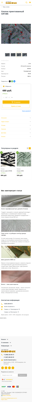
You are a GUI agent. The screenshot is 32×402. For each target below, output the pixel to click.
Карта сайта (4, 399)
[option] (8, 165)
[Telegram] (9, 368)
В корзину (17, 102)
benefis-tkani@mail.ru (9, 306)
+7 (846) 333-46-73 (9, 354)
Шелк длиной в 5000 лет (8, 259)
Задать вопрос (5, 121)
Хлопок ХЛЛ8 (20, 171)
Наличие (3, 129)
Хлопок (2, 169)
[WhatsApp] (12, 81)
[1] (2, 60)
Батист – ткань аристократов (9, 284)
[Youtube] (6, 368)
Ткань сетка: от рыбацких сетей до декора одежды (13, 234)
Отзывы (3, 125)
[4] (6, 60)
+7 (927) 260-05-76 (9, 357)
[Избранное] (14, 152)
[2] (3, 60)
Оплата (3, 136)
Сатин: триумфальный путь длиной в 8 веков (14, 208)
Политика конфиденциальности (9, 398)
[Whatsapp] (13, 368)
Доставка (3, 132)
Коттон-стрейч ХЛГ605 (6, 171)
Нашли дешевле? (26, 111)
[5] (8, 60)
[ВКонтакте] (14, 81)
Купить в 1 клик (16, 106)
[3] (5, 60)
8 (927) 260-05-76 (8, 303)
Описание (4, 118)
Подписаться (22, 375)
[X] (10, 81)
